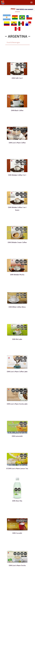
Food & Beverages (13, 42)
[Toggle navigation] (31, 2)
